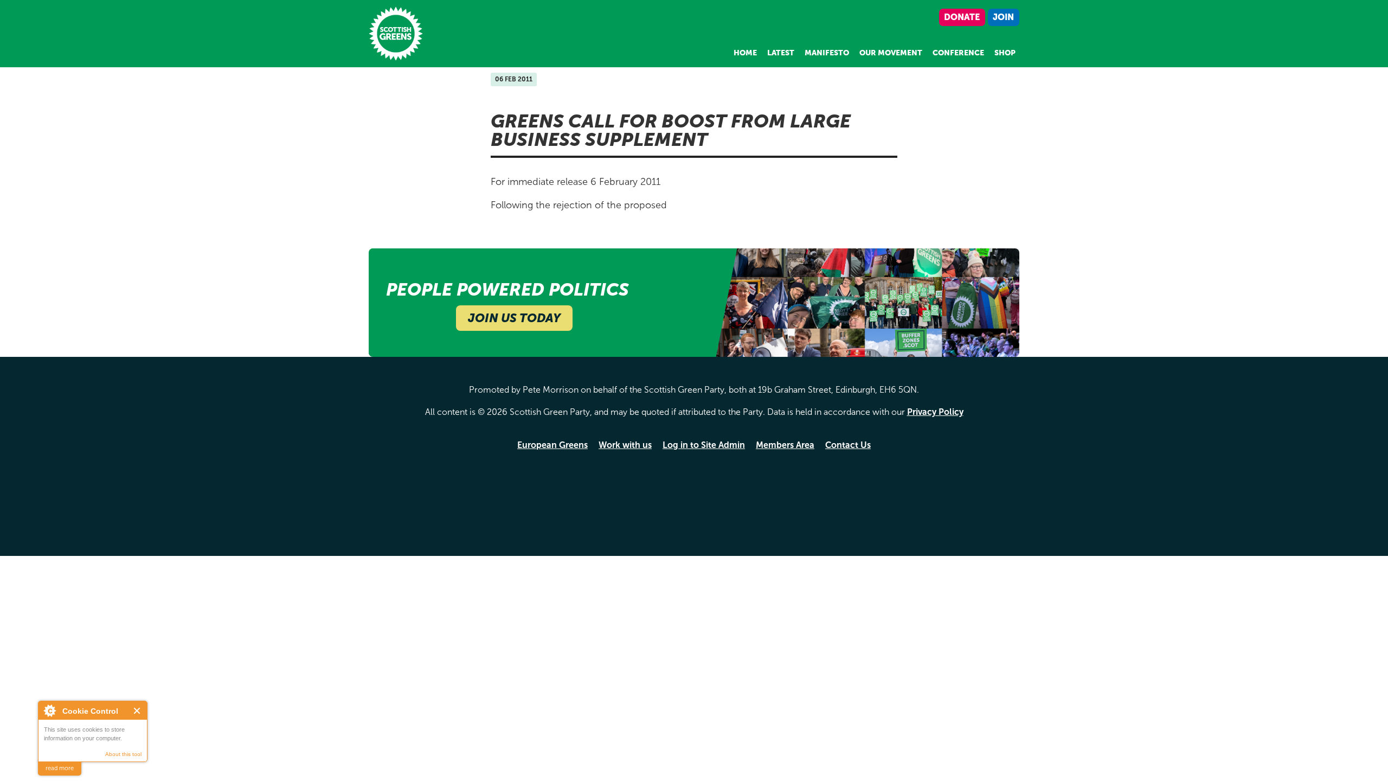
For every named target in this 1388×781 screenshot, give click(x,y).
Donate (962, 17)
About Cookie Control (49, 710)
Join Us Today (514, 318)
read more (60, 768)
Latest (780, 52)
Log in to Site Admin (704, 445)
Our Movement (890, 52)
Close (137, 710)
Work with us (625, 445)
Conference (958, 52)
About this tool (123, 754)
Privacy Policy (935, 412)
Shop (1005, 52)
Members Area (785, 445)
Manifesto (827, 52)
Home (745, 52)
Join (1003, 17)
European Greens (552, 445)
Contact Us (848, 445)
